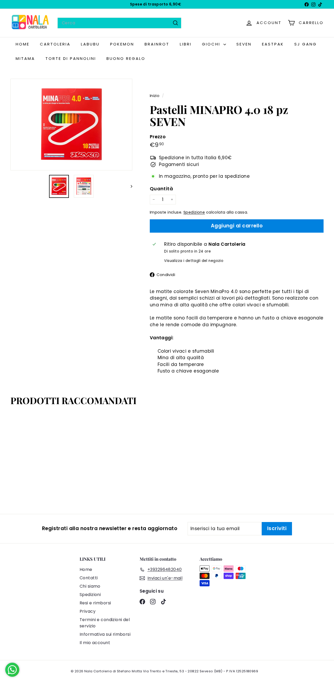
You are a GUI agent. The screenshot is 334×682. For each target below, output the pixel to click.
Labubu (90, 44)
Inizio (155, 95)
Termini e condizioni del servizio (105, 623)
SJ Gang (305, 44)
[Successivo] (129, 186)
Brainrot (157, 44)
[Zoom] (71, 124)
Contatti (89, 578)
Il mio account (95, 643)
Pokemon (122, 44)
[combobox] (119, 23)
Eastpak (273, 44)
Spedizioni (90, 595)
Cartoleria (55, 44)
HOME (22, 44)
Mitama (25, 58)
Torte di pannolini (70, 58)
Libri (186, 44)
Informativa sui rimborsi (105, 634)
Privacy (88, 611)
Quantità (161, 188)
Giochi (212, 44)
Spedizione (194, 212)
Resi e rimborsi (95, 603)
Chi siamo (90, 586)
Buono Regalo (125, 58)
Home (86, 569)
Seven (244, 44)
